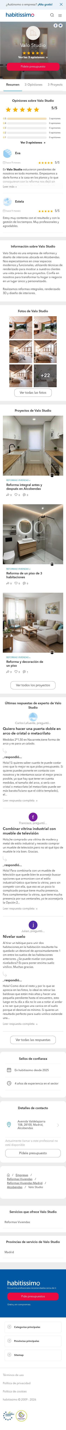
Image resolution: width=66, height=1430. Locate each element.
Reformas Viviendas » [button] (18, 480)
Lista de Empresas (16, 1364)
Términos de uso (13, 1375)
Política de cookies (15, 1391)
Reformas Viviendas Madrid (24, 1183)
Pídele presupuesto (33, 66)
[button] (33, 1327)
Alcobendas (14, 1187)
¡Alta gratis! (45, 4)
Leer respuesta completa (18, 800)
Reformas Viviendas (19, 1179)
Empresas (22, 1175)
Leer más (8, 186)
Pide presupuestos (33, 1424)
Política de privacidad (16, 1383)
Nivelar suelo (14, 937)
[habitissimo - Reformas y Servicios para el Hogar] (16, 15)
